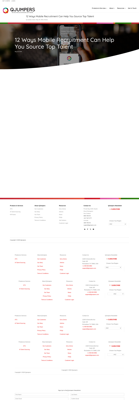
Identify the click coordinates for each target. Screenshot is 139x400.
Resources (120, 8)
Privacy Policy (39, 217)
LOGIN (13, 1)
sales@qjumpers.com (21, 183)
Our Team (37, 214)
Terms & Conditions (40, 220)
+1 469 (89, 292)
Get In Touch (132, 8)
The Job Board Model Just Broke (105, 89)
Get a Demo (62, 209)
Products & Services (99, 8)
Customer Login (63, 223)
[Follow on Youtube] (93, 229)
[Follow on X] (90, 229)
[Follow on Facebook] (87, 229)
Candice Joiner (31, 19)
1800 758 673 (87, 222)
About (111, 8)
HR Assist (13, 214)
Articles (46, 19)
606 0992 (94, 292)
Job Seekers (62, 220)
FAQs (60, 217)
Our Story (37, 211)
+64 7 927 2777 (88, 218)
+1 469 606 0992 (87, 266)
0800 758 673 (87, 215)
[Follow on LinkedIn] (85, 229)
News (60, 214)
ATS (11, 209)
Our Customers (39, 209)
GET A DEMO (6, 1)
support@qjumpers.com (90, 225)
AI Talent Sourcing (15, 211)
